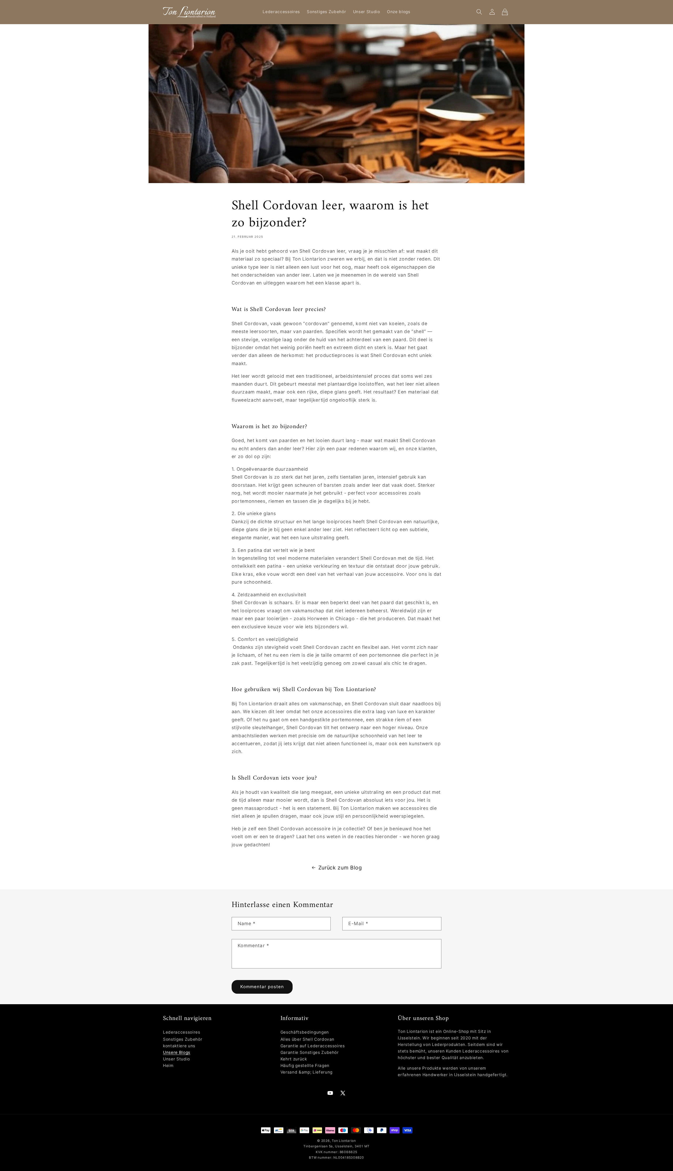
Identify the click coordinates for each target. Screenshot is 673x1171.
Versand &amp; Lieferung (307, 1072)
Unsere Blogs (176, 1052)
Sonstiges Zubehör (182, 1039)
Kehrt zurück (294, 1058)
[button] (479, 12)
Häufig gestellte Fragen (305, 1065)
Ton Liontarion (344, 1141)
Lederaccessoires (181, 1032)
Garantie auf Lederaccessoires (313, 1045)
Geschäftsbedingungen (305, 1032)
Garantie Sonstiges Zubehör (310, 1052)
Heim (168, 1065)
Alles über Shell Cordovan (308, 1039)
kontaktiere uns (179, 1045)
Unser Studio (176, 1058)
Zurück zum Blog (340, 867)
